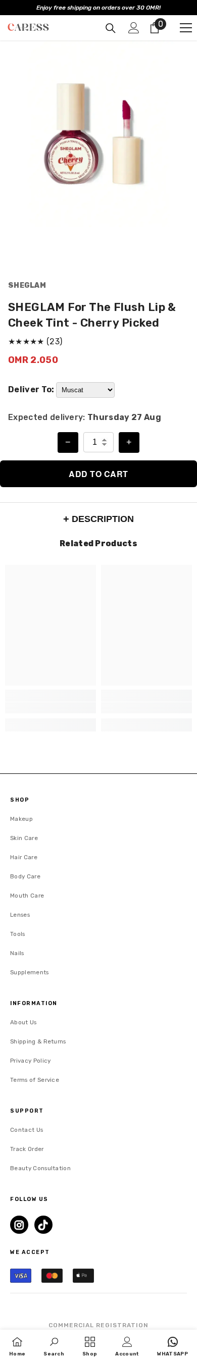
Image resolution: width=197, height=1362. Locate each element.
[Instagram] (19, 1225)
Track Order (27, 1149)
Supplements (29, 972)
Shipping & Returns (38, 1041)
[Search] (111, 28)
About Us (23, 1022)
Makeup (21, 818)
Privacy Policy (30, 1060)
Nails (17, 953)
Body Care (25, 876)
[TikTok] (43, 1225)
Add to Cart (98, 474)
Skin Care (24, 838)
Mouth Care (27, 895)
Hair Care (23, 857)
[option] (98, 133)
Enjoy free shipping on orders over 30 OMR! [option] (98, 7)
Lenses (20, 914)
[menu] (186, 28)
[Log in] (133, 27)
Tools (17, 933)
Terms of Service (34, 1079)
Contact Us (26, 1129)
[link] (50, 707)
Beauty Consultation (40, 1168)
